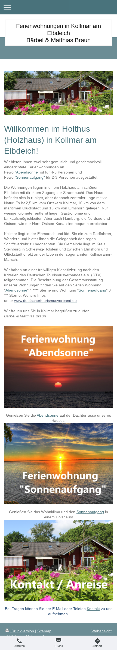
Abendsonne (16, 290)
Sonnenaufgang (92, 290)
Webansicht (101, 631)
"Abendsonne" (27, 172)
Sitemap (44, 631)
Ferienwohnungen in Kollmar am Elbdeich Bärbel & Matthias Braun (58, 33)
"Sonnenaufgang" (30, 177)
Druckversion (22, 631)
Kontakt (93, 608)
